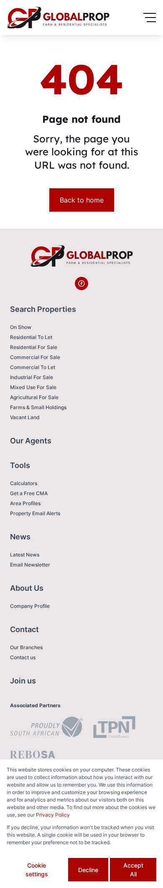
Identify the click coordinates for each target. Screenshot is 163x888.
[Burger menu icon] (149, 17)
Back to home (82, 200)
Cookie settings (36, 870)
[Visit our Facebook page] (81, 283)
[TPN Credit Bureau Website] (114, 728)
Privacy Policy (53, 815)
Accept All (133, 870)
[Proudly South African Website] (46, 728)
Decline (88, 869)
